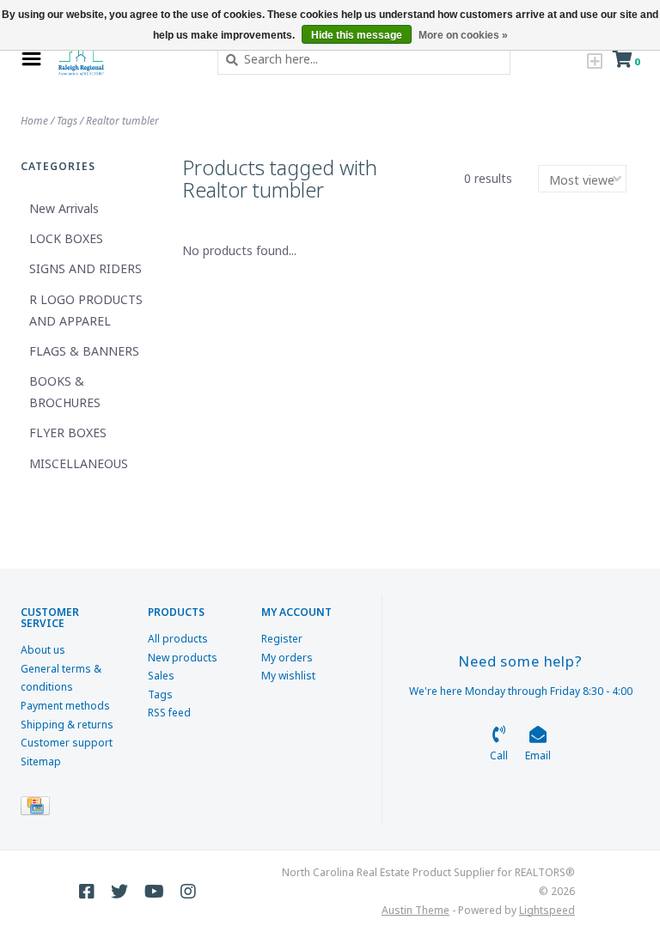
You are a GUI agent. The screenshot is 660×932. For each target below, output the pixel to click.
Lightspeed (547, 910)
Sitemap (41, 761)
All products (178, 638)
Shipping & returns (67, 724)
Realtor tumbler (122, 120)
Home (34, 120)
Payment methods (65, 705)
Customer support (67, 742)
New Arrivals (64, 208)
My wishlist (288, 675)
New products (182, 657)
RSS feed (169, 712)
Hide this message (356, 35)
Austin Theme (415, 910)
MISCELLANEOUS (78, 463)
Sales (161, 675)
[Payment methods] (38, 809)
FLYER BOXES (68, 432)
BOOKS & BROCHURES (65, 392)
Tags (67, 120)
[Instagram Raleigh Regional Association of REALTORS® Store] (188, 891)
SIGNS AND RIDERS (85, 268)
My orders (287, 657)
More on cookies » (463, 35)
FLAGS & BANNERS (84, 351)
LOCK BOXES (66, 238)
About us (43, 650)
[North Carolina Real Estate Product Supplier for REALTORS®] (125, 59)
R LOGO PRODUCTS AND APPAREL (86, 310)
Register (281, 638)
